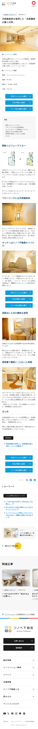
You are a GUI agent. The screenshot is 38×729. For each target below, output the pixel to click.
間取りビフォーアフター (13, 125)
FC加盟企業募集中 (30, 721)
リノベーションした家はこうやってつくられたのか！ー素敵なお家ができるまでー (19, 515)
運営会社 (5, 721)
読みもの (7, 696)
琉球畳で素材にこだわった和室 (15, 134)
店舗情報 (7, 682)
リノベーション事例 (12, 667)
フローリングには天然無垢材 (14, 127)
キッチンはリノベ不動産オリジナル (16, 129)
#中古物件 (35, 599)
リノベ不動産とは (11, 689)
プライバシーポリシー (16, 721)
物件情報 (7, 660)
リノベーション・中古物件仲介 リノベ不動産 (20, 614)
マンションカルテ (11, 704)
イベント (7, 675)
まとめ (7, 136)
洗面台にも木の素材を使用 (13, 131)
